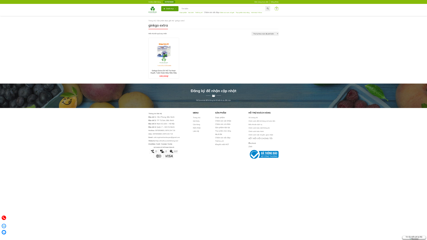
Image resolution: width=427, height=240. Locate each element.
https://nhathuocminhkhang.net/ (163, 141)
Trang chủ (152, 21)
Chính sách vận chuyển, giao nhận (261, 135)
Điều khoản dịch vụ (255, 124)
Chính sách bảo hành (256, 131)
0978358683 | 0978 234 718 (161, 130)
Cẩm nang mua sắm (261, 2)
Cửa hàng (196, 124)
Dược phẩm (183, 12)
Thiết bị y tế (198, 12)
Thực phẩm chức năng (243, 12)
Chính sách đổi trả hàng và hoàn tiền (262, 121)
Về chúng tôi (253, 118)
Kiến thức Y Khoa (256, 12)
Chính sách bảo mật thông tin (259, 128)
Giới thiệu (196, 121)
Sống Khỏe (275, 2)
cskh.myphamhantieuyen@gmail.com (164, 137)
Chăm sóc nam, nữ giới (227, 12)
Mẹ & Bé (191, 12)
